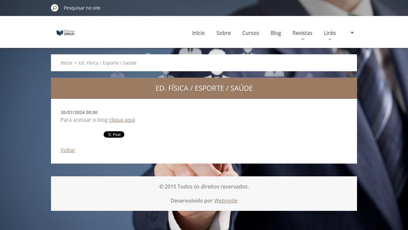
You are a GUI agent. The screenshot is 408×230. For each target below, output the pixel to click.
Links (330, 32)
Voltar (68, 150)
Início (198, 32)
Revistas (302, 32)
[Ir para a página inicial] (65, 36)
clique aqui (122, 119)
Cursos (250, 32)
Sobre (223, 32)
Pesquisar (55, 7)
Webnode (225, 200)
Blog (276, 32)
